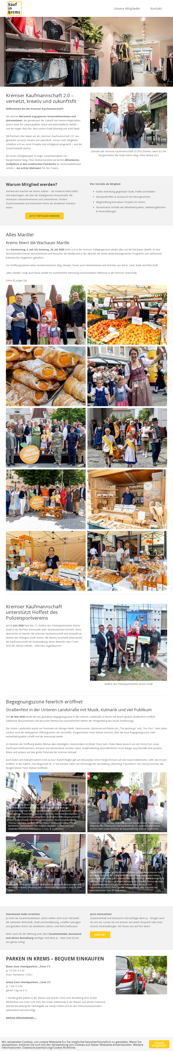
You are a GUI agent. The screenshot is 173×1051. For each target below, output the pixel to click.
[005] (46, 438)
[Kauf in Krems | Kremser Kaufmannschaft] (14, 8)
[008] (127, 499)
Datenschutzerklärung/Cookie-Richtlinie (48, 1047)
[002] (127, 315)
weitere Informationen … (21, 1017)
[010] (127, 561)
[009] (46, 561)
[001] (46, 315)
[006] (127, 438)
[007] (46, 499)
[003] (46, 376)
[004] (127, 376)
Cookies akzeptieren (159, 1044)
